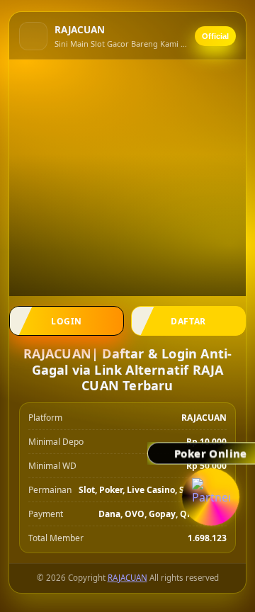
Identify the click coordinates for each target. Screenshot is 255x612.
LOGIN (66, 321)
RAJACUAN (127, 577)
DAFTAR (188, 321)
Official (215, 36)
